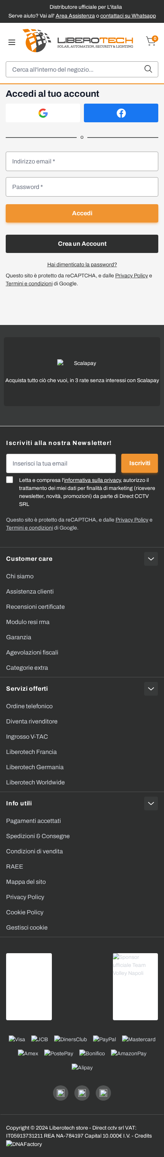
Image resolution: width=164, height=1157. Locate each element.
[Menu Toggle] (12, 42)
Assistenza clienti (30, 591)
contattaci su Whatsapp (128, 16)
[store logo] (78, 40)
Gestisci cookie (27, 927)
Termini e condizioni (29, 283)
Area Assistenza (75, 16)
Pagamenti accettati (33, 821)
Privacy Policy (131, 275)
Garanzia (18, 637)
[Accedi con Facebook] (121, 113)
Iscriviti (139, 463)
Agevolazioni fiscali (32, 652)
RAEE (14, 866)
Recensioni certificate (35, 606)
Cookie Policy (24, 912)
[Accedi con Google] (43, 113)
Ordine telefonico (29, 706)
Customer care (29, 558)
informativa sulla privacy (92, 480)
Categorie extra (27, 667)
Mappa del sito (26, 882)
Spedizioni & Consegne (38, 836)
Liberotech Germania (35, 767)
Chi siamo (20, 576)
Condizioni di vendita (34, 851)
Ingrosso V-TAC (27, 736)
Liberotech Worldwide (35, 782)
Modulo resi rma (28, 622)
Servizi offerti (27, 688)
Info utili (19, 803)
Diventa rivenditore (32, 721)
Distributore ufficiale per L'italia (86, 7)
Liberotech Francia (31, 752)
